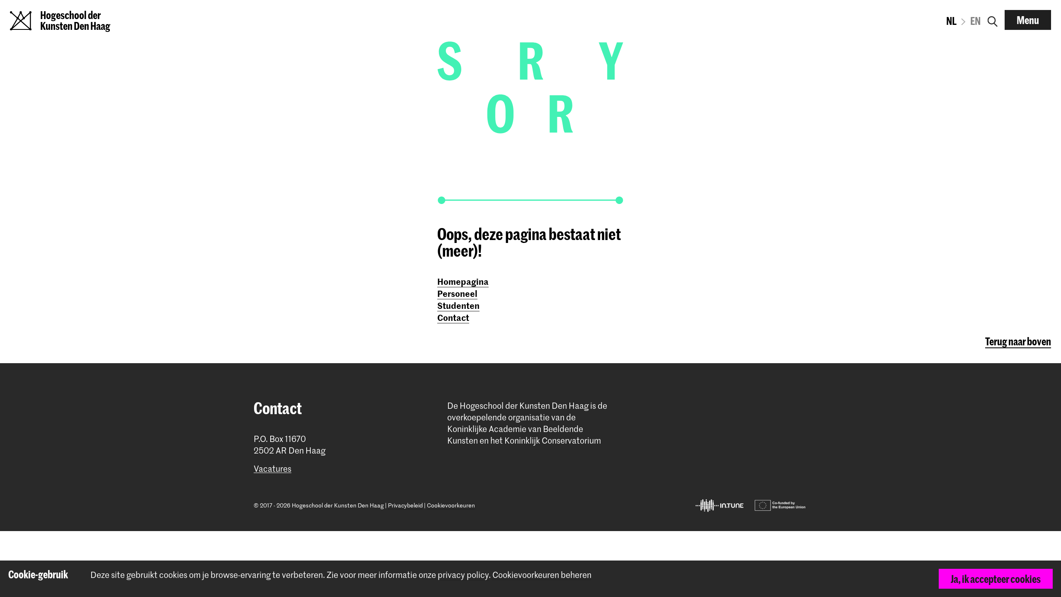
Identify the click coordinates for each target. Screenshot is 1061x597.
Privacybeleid (405, 505)
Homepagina (463, 281)
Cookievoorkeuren (451, 505)
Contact (453, 317)
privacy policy (463, 574)
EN (975, 21)
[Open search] (992, 20)
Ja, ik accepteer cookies (996, 579)
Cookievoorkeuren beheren (541, 575)
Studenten (458, 305)
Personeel (457, 293)
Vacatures (272, 468)
